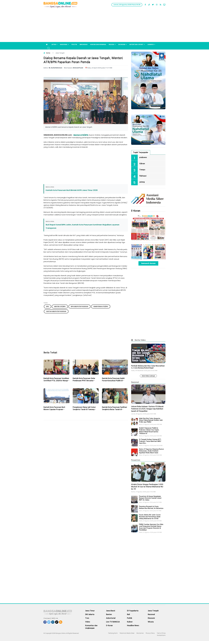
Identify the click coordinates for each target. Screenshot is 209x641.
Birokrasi (84, 44)
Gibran (142, 163)
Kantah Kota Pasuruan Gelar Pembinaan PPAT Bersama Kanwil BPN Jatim (84, 381)
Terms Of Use (161, 633)
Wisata (151, 622)
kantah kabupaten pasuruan (56, 311)
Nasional (63, 44)
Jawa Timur (90, 611)
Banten (109, 614)
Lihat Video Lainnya (148, 376)
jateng (142, 182)
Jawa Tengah (153, 611)
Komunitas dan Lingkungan (91, 627)
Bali (128, 614)
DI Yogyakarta (132, 611)
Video (87, 622)
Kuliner (130, 622)
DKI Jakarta (89, 614)
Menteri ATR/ (79, 135)
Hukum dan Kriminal (98, 44)
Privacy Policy (150, 633)
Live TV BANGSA (113, 622)
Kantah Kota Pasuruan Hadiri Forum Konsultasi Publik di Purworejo (113, 381)
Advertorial (110, 618)
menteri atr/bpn (59, 306)
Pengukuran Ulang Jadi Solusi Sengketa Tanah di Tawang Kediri (84, 409)
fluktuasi (142, 176)
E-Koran (135, 211)
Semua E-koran (148, 263)
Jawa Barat (110, 611)
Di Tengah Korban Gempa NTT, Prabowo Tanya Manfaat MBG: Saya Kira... (150, 441)
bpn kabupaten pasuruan (79, 306)
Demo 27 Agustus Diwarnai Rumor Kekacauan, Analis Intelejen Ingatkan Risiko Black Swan (151, 451)
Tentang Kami (113, 633)
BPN (86, 135)
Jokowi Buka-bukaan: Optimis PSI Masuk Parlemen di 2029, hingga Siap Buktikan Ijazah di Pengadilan (147, 409)
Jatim (53, 44)
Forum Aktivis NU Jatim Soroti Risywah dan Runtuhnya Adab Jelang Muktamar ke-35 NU (149, 516)
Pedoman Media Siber (127, 633)
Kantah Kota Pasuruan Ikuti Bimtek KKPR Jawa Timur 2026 (72, 190)
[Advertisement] (104, 25)
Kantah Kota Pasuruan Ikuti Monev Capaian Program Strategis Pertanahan (54, 409)
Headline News (133, 625)
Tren (87, 618)
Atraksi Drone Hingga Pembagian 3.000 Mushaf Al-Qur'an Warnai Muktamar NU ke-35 (147, 487)
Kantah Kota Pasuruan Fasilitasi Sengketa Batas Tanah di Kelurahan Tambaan (114, 409)
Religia (111, 44)
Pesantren (135, 460)
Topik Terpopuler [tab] (140, 152)
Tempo (142, 169)
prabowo (143, 157)
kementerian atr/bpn (101, 306)
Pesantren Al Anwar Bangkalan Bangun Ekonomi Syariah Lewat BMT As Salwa (150, 498)
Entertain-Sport (136, 44)
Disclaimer (140, 633)
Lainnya (150, 44)
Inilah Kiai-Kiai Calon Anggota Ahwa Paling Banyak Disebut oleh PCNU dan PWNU (151, 420)
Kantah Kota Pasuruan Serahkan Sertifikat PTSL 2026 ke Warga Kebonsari (56, 381)
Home (48, 53)
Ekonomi (121, 44)
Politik (74, 44)
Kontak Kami (161, 635)
